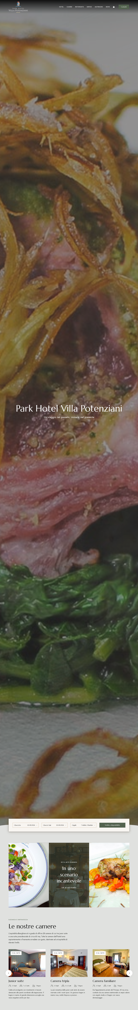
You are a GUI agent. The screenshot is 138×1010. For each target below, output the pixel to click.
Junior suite (100, 981)
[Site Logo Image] (18, 7)
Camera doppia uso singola (27, 981)
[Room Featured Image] (27, 963)
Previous (9, 973)
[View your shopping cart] (113, 7)
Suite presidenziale (63, 981)
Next (129, 973)
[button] (124, 7)
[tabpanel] (69, 975)
